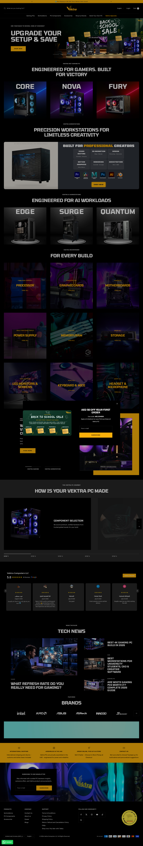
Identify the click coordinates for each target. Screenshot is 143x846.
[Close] (117, 403)
